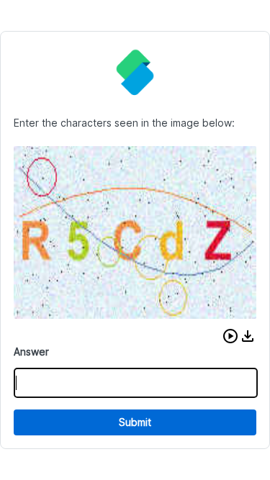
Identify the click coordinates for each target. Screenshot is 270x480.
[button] (230, 336)
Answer (31, 351)
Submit (135, 422)
